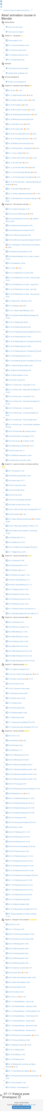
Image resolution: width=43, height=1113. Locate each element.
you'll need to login (30, 1105)
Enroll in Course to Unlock (21, 1107)
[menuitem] (1, 5)
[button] (1, 2)
